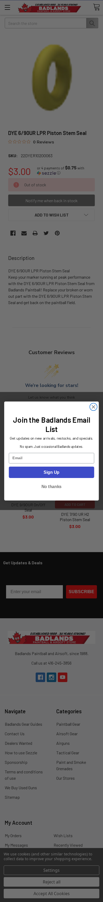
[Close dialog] (93, 407)
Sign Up (51, 472)
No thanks (51, 486)
